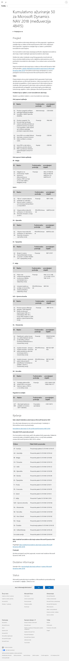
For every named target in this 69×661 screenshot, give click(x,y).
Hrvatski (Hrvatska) (8, 647)
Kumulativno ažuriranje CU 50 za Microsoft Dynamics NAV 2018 (31, 428)
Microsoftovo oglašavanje (7, 635)
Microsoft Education (51, 596)
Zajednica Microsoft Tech (29, 631)
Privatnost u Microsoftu (51, 627)
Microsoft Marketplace (29, 634)
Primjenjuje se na (18, 31)
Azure (3, 627)
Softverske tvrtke (27, 640)
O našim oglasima (44, 655)
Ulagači (48, 630)
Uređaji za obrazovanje (51, 598)
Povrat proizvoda (27, 601)
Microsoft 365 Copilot (6, 638)
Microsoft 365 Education (52, 604)
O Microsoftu (49, 625)
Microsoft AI (4, 622)
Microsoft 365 (5, 601)
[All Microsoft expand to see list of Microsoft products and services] (2, 2)
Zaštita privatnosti (17, 655)
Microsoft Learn (27, 625)
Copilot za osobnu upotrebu (7, 598)
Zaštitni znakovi (35, 655)
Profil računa (26, 596)
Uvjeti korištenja (26, 655)
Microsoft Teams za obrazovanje (53, 601)
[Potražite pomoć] (5, 2)
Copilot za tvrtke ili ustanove (8, 596)
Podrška (3, 6)
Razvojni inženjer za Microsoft (30, 622)
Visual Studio (27, 642)
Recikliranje (26, 606)
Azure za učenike (50, 614)
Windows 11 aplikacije (6, 604)
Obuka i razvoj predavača (52, 609)
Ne (49, 587)
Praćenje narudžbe (28, 604)
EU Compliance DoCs (55, 655)
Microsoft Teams (5, 641)
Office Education (50, 606)
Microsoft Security (5, 625)
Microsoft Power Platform (29, 637)
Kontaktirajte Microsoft (6, 655)
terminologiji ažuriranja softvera (31, 566)
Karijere (48, 622)
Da (39, 587)
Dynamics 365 (5, 630)
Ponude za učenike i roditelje (52, 612)
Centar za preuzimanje (29, 598)
